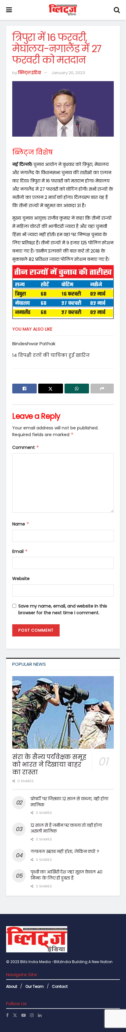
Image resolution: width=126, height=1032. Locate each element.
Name (20, 524)
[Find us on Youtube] (23, 1015)
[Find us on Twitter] (15, 1015)
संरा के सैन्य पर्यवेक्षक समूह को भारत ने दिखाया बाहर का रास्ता (49, 764)
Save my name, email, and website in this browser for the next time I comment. (62, 609)
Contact (60, 986)
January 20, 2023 (68, 73)
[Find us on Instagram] (32, 1015)
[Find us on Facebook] (7, 1015)
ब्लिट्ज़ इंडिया (29, 73)
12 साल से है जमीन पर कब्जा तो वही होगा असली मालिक (66, 828)
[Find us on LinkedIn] (40, 1015)
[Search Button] (117, 10)
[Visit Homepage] (63, 10)
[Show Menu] (9, 10)
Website (21, 578)
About (11, 986)
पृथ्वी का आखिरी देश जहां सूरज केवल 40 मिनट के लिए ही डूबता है (66, 875)
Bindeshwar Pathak (33, 343)
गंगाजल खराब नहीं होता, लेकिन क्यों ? (65, 851)
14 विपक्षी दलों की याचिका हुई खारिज (51, 355)
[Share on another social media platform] (102, 388)
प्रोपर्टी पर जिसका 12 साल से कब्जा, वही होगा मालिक (69, 802)
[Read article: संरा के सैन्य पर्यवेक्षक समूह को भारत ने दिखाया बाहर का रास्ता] (63, 712)
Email (20, 551)
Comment (25, 447)
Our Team (34, 986)
